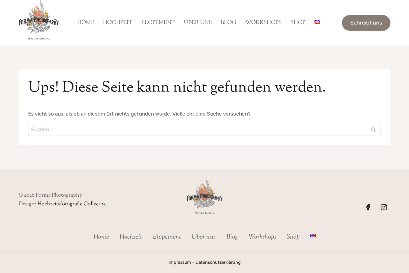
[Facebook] (368, 207)
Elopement (158, 23)
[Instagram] (383, 207)
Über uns (198, 23)
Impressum (180, 262)
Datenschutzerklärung (218, 262)
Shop (297, 23)
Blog (228, 23)
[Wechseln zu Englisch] (317, 23)
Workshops (263, 23)
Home (85, 23)
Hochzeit (117, 23)
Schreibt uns (366, 22)
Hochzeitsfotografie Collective (72, 204)
